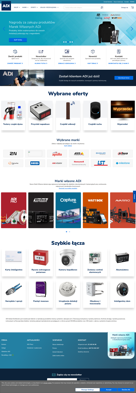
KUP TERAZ (68, 146)
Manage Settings (87, 390)
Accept (108, 390)
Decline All (126, 390)
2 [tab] (69, 232)
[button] (134, 196)
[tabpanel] (13, 115)
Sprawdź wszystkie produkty (68, 188)
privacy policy (47, 383)
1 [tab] (67, 232)
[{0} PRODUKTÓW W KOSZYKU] (133, 7)
